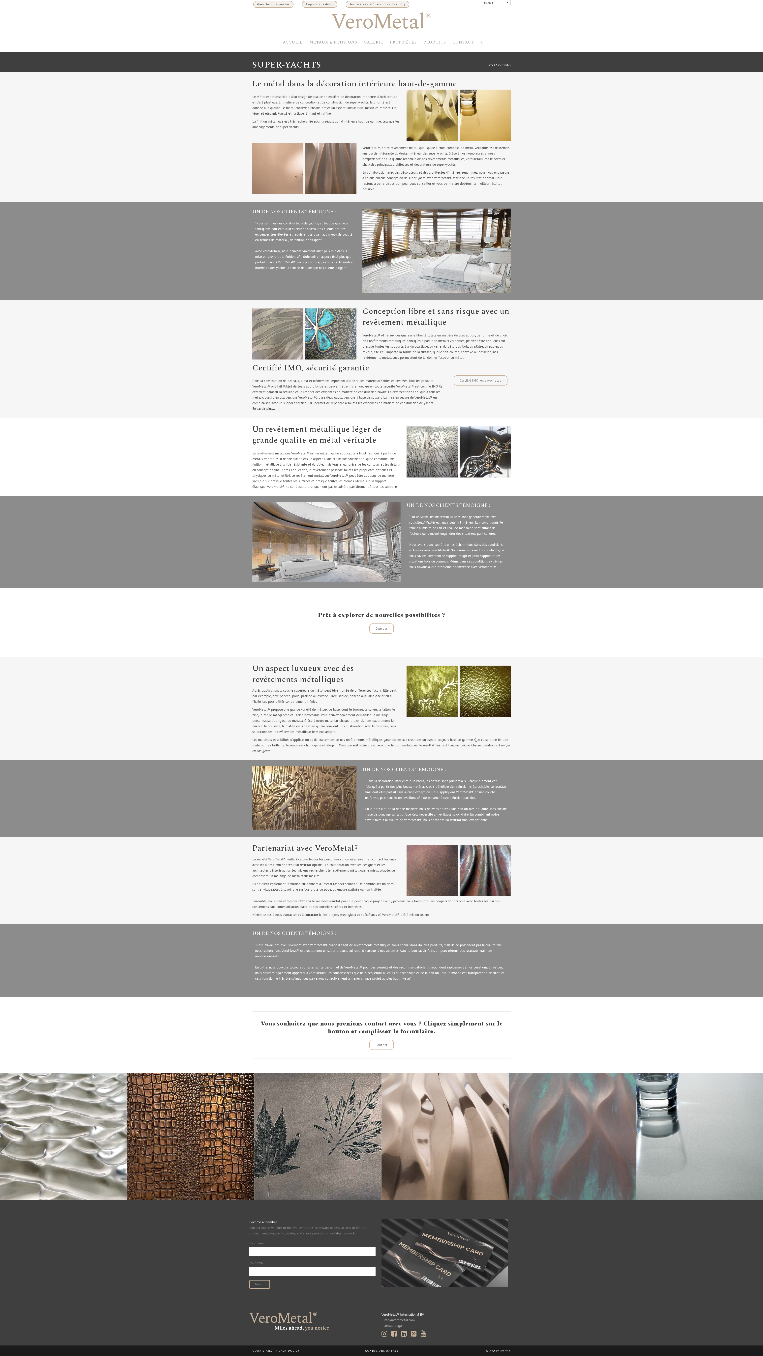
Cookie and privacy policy (276, 1350)
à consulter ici (312, 914)
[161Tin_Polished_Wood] (485, 451)
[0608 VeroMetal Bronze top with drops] (277, 168)
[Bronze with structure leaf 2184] (318, 1136)
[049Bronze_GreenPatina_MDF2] (330, 334)
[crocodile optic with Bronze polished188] (190, 1136)
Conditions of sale (382, 1350)
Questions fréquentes (273, 4)
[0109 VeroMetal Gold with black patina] (330, 168)
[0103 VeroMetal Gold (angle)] (432, 115)
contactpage (392, 1325)
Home (490, 65)
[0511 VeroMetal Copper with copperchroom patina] (572, 1136)
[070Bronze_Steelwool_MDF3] (277, 334)
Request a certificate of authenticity (378, 4)
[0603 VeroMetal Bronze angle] (445, 1136)
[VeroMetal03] (485, 870)
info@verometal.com (399, 1320)
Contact (382, 628)
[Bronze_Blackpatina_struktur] (432, 870)
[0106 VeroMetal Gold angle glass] (485, 115)
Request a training (319, 4)
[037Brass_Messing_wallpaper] (432, 691)
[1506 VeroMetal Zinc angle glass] (699, 1136)
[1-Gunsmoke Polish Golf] (63, 1136)
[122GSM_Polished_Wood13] (432, 451)
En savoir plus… (263, 408)
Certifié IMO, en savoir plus (480, 380)
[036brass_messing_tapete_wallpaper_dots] (485, 691)
